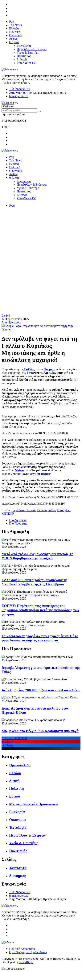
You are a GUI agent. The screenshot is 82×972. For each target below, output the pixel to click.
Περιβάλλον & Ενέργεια (32, 49)
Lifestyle (22, 59)
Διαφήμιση (17, 876)
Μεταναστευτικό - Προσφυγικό (33, 804)
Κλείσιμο (8, 106)
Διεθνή (13, 38)
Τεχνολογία (24, 45)
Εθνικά (14, 796)
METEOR (8, 513)
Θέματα (14, 42)
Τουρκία (31, 510)
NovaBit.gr (26, 962)
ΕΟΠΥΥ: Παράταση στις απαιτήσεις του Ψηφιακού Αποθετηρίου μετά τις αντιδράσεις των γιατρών (40, 610)
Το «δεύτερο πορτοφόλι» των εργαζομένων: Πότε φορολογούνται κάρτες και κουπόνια (40, 638)
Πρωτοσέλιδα (20, 765)
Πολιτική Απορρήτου (22, 948)
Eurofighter (64, 510)
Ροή (11, 21)
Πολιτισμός (24, 56)
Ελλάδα (14, 28)
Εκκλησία (17, 812)
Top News (15, 25)
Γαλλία (51, 510)
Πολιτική (14, 31)
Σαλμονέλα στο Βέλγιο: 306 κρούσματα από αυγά (40, 731)
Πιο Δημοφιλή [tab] (18, 520)
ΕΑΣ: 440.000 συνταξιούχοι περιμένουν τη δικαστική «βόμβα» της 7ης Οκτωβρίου (34, 582)
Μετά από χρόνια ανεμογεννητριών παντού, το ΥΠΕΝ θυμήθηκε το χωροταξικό (37, 556)
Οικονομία (15, 35)
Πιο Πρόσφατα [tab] (18, 523)
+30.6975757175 (19, 89)
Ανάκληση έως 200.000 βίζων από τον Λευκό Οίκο (41, 690)
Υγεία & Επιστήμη (28, 52)
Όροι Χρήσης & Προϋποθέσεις (28, 952)
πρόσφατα (19, 510)
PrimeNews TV (26, 62)
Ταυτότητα (18, 868)
